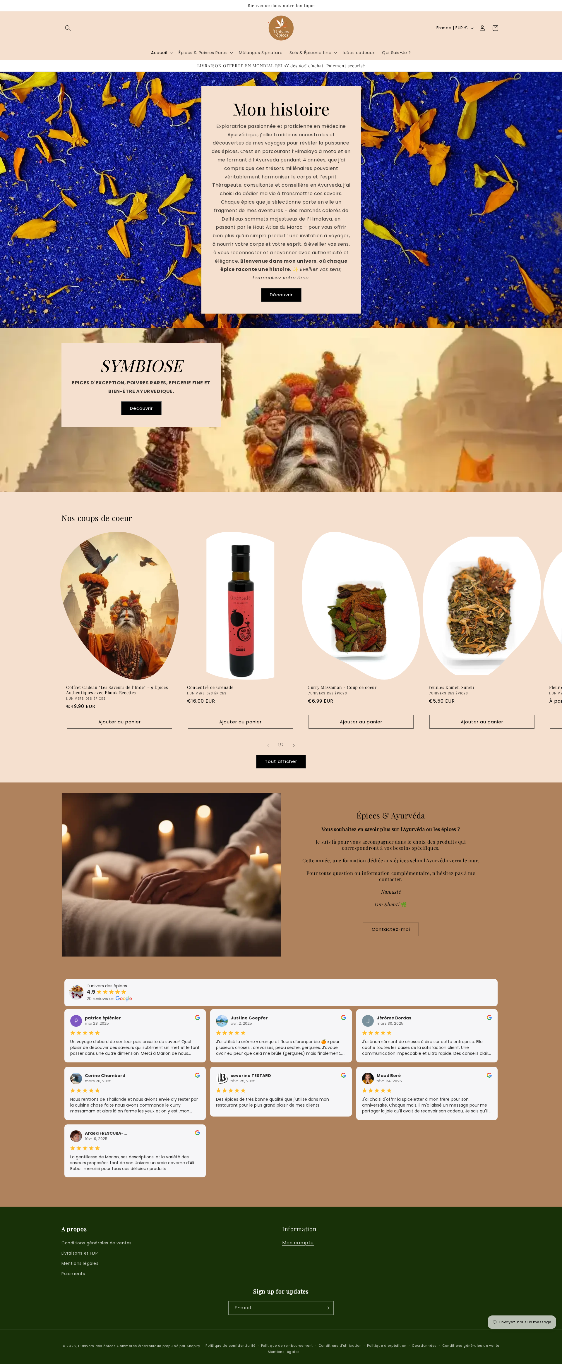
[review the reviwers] (197, 1018)
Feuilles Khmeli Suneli (451, 687)
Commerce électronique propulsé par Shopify (158, 1346)
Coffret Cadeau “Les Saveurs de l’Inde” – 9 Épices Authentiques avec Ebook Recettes (117, 689)
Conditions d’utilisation (340, 1345)
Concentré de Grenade (210, 687)
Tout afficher (281, 761)
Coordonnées (424, 1345)
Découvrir (281, 295)
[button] (67, 28)
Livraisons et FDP (79, 1253)
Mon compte (298, 1242)
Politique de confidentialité (230, 1345)
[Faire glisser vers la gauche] (268, 745)
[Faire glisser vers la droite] (293, 745)
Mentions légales (80, 1263)
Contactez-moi (391, 929)
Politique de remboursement (287, 1345)
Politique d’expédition (386, 1345)
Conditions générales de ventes (96, 1243)
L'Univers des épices (97, 1346)
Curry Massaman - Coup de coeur (342, 687)
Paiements (73, 1274)
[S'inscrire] (327, 1308)
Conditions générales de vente (470, 1345)
